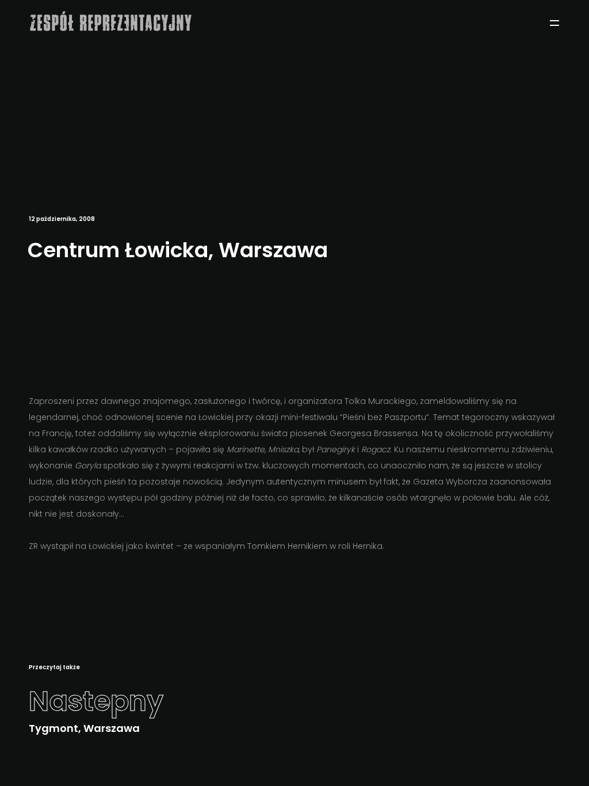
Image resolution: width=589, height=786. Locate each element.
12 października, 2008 (62, 219)
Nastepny (96, 701)
